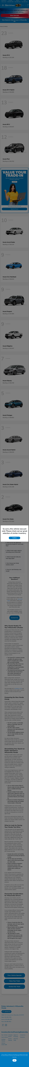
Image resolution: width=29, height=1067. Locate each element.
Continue (14, 538)
